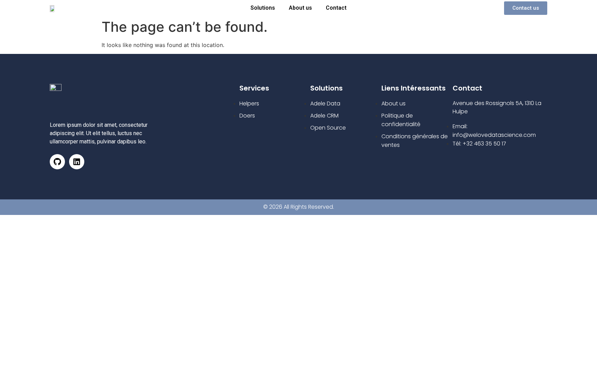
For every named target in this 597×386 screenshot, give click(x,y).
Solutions (262, 7)
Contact (336, 7)
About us (300, 7)
